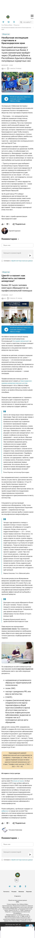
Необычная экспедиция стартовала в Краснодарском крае (16, 28)
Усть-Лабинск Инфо (6, 25)
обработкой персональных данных (22, 261)
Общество (16, 25)
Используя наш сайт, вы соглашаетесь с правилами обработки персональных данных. (13, 926)
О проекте (17, 896)
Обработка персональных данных (17, 900)
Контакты (6, 891)
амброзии (4, 811)
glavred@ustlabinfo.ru (11, 916)
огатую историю (18, 781)
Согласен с (18, 261)
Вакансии (21, 891)
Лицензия (29, 891)
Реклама (13, 891)
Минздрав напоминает (20, 341)
